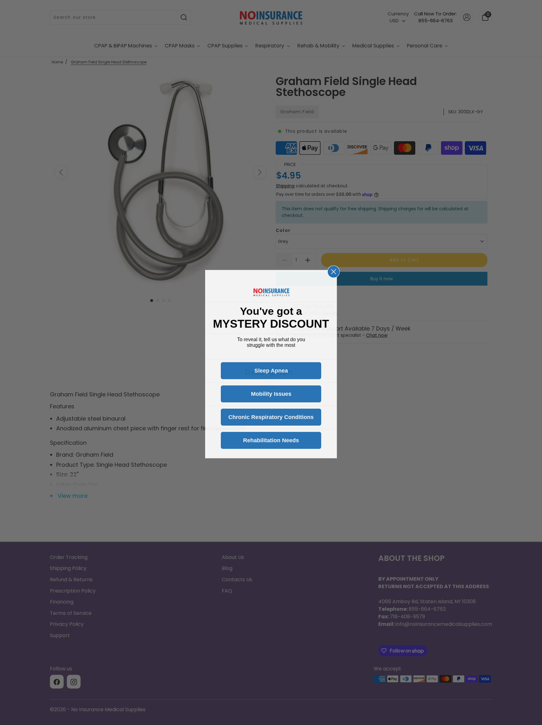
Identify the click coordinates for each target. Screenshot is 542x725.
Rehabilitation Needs (271, 439)
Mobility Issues (271, 392)
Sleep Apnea (271, 369)
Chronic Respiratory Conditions (271, 415)
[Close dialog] (333, 270)
